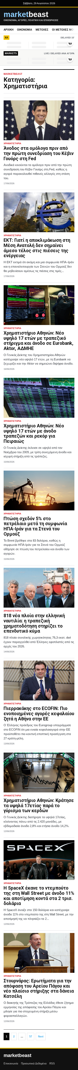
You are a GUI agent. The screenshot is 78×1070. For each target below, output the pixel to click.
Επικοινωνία (11, 1063)
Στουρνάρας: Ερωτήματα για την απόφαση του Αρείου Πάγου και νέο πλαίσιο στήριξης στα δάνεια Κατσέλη (39, 988)
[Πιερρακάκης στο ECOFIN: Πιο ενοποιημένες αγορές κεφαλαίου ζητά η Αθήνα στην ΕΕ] (39, 680)
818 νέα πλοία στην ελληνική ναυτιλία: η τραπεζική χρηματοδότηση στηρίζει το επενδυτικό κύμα (34, 623)
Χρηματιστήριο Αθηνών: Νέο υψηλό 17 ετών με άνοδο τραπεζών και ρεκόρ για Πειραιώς (34, 433)
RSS (52, 1063)
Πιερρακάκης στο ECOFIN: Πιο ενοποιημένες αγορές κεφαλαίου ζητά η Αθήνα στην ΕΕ (39, 714)
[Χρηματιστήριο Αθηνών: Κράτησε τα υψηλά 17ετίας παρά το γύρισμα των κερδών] (39, 772)
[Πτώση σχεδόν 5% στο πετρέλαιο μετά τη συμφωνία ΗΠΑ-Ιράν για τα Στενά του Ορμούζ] (39, 490)
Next (40, 1036)
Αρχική (8, 29)
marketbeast (17, 1055)
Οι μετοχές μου (63, 29)
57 (30, 1036)
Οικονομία (24, 29)
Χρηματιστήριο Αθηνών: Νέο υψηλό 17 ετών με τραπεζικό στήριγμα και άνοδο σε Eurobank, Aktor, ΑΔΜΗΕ (38, 340)
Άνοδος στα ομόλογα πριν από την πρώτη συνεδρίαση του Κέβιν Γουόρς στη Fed (39, 153)
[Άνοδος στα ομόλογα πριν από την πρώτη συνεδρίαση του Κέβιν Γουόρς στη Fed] (39, 120)
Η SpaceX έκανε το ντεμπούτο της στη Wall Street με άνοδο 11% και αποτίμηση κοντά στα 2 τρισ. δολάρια (39, 895)
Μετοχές (42, 29)
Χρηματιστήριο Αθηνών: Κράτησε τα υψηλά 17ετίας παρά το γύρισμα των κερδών (39, 806)
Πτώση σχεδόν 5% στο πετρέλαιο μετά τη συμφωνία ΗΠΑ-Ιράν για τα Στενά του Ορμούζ (35, 526)
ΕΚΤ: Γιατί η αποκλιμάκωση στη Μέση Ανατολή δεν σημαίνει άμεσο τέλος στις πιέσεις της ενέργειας (37, 248)
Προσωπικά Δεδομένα (34, 1063)
